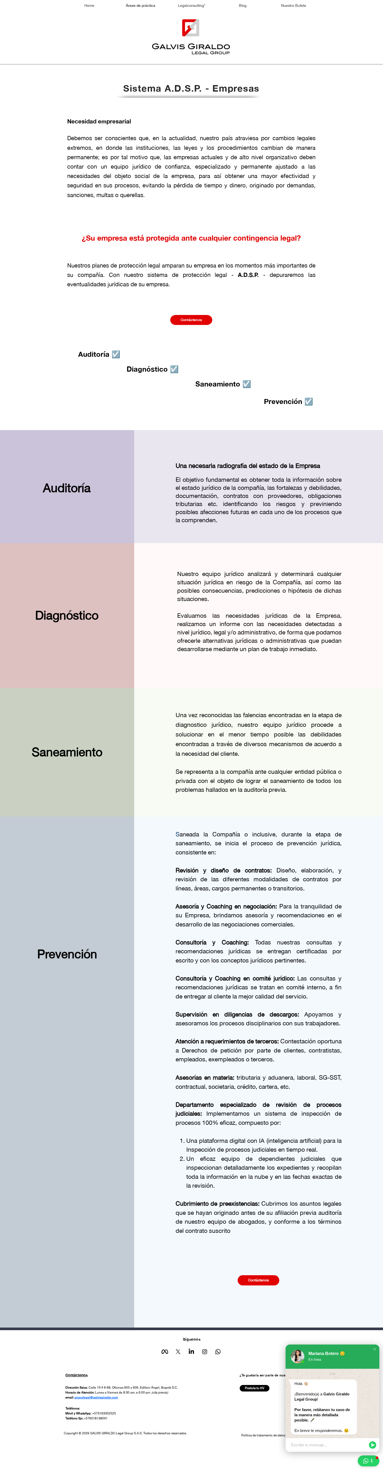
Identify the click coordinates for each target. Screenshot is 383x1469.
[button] (374, 1349)
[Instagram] (204, 1351)
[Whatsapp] (218, 1351)
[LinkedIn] (191, 1351)
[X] (178, 1351)
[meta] (165, 1351)
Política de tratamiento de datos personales (270, 1435)
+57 (95, 1413)
